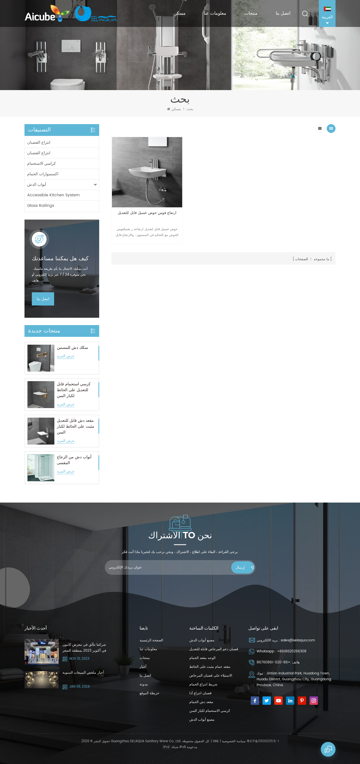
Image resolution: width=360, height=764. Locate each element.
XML (216, 741)
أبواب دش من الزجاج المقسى (74, 460)
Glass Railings (40, 205)
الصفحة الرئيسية (151, 640)
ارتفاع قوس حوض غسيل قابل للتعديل (147, 213)
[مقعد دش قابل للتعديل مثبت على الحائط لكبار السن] (40, 431)
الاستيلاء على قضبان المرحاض (210, 675)
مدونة (144, 684)
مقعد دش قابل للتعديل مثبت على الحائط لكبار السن (75, 426)
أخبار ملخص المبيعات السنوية (83, 672)
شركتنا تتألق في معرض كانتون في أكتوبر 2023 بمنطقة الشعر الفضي (84, 648)
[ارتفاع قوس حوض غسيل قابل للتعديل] (147, 172)
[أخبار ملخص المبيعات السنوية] (41, 679)
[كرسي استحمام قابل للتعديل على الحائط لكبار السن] (40, 394)
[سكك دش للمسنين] (40, 358)
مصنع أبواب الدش (202, 640)
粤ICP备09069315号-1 (263, 741)
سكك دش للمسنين (72, 348)
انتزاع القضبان (38, 142)
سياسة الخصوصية (234, 741)
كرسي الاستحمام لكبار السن (209, 711)
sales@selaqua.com (298, 640)
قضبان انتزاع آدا (200, 693)
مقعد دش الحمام (201, 702)
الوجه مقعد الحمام (202, 658)
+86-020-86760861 (273, 662)
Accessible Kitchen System (53, 195)
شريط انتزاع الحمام (203, 684)
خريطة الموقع (149, 693)
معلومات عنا (215, 13)
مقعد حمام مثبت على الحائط (209, 667)
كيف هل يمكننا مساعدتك (60, 258)
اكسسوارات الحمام (42, 174)
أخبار (143, 667)
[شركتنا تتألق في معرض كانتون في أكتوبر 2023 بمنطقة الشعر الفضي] (41, 652)
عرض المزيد (65, 356)
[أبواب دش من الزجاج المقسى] (40, 467)
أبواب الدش (36, 184)
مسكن (179, 13)
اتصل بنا (283, 13)
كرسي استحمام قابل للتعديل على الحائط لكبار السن (74, 390)
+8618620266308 (291, 651)
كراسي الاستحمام (41, 163)
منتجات (251, 13)
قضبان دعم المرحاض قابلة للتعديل (213, 649)
